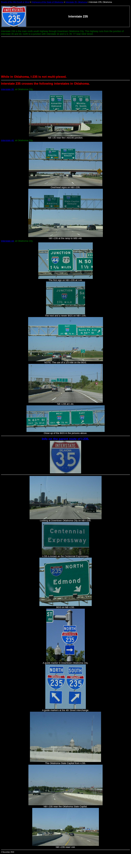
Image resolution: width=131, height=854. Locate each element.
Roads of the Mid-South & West (15, 2)
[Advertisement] (65, 56)
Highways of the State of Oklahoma (47, 2)
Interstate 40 (7, 140)
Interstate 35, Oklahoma (76, 2)
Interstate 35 (7, 89)
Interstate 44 (7, 241)
